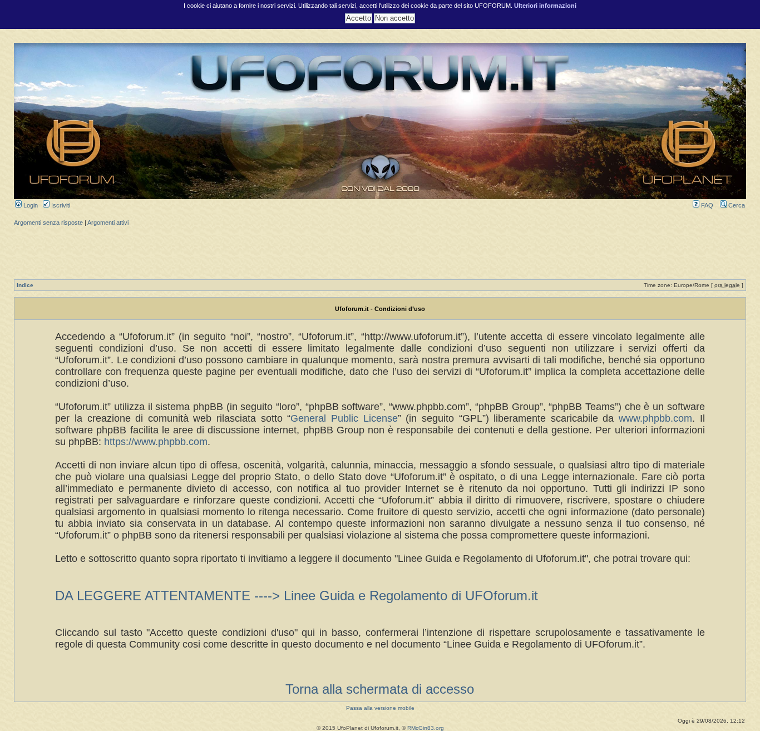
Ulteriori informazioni (545, 5)
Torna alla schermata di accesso (379, 689)
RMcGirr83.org (425, 728)
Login (30, 205)
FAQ (706, 205)
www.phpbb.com (655, 418)
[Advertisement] (380, 251)
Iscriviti (60, 205)
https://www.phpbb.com (156, 441)
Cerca (736, 205)
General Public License (343, 418)
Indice (25, 285)
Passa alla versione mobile (380, 708)
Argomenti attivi (108, 222)
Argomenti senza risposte (48, 222)
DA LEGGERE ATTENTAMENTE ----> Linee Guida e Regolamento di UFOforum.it (296, 595)
